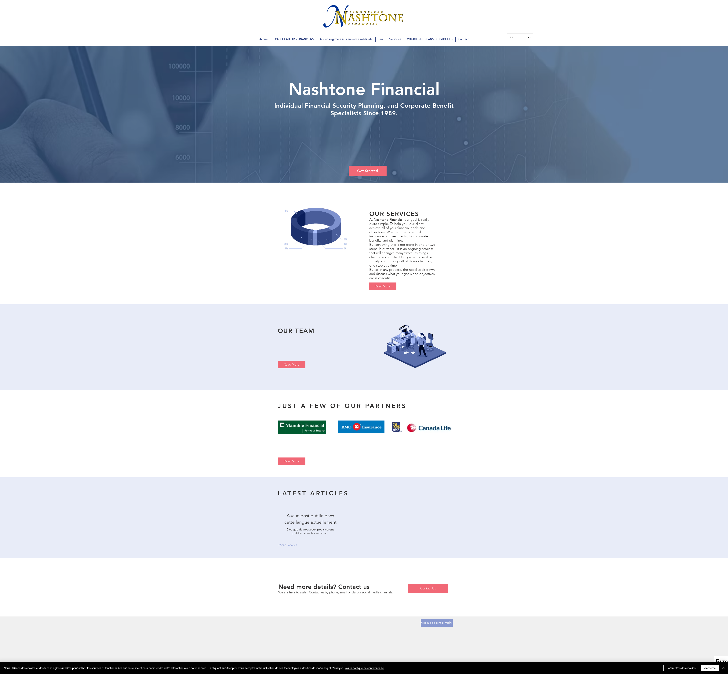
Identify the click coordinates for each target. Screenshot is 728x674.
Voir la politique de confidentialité (364, 668)
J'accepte (710, 668)
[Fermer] (723, 668)
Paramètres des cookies (681, 668)
